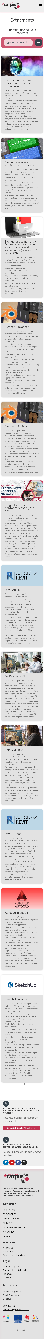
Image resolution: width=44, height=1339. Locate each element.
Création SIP (22, 1330)
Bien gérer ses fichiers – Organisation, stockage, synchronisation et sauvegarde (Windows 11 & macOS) (21, 247)
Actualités (9, 1232)
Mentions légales (11, 1266)
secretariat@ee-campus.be (16, 1309)
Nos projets (9, 1218)
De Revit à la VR (15, 676)
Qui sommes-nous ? (12, 1227)
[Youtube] (12, 1162)
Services (7, 1223)
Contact (7, 1236)
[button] (40, 6)
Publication (8, 1251)
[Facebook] (18, 1162)
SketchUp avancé (16, 999)
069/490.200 (9, 1306)
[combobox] (18, 42)
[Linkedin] (6, 1162)
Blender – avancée (17, 327)
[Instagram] (24, 1162)
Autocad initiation (16, 913)
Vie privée (8, 1274)
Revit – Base (13, 834)
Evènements (9, 1214)
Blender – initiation (17, 426)
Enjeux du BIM (14, 750)
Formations (9, 1209)
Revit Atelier (13, 590)
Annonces (8, 1248)
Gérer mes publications (14, 1255)
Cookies (7, 1277)
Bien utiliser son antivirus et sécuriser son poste (21, 164)
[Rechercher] (38, 42)
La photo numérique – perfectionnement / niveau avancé (19, 83)
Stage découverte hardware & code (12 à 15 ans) (21, 508)
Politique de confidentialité (15, 1270)
